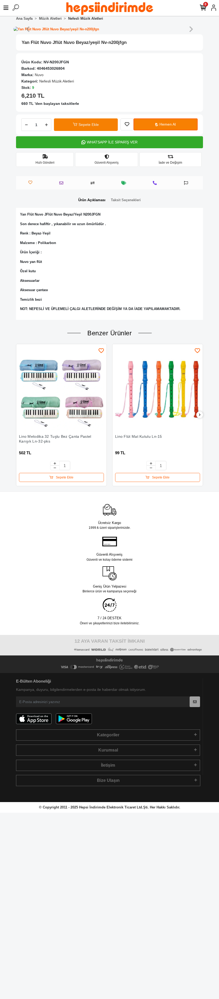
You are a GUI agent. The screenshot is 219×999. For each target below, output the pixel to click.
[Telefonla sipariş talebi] (156, 183)
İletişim (108, 765)
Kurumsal (108, 750)
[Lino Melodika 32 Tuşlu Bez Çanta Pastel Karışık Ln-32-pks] (61, 389)
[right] (199, 415)
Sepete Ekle (89, 124)
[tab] (91, 200)
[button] (27, 29)
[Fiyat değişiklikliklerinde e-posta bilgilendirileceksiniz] (125, 183)
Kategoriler (108, 735)
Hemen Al (167, 124)
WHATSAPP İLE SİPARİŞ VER (112, 142)
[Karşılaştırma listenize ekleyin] (94, 183)
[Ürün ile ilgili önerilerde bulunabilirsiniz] (187, 183)
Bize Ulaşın (108, 780)
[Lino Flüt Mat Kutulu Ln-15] (157, 389)
